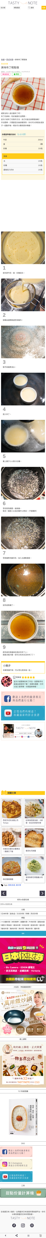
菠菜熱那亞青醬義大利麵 (34, 878)
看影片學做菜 (6, 925)
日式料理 (20, 914)
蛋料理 (18, 885)
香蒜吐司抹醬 (31, 851)
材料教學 (15, 922)
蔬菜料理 (34, 925)
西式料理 (34, 914)
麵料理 (36, 929)
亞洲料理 (4, 914)
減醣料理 (23, 922)
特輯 (27, 914)
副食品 (12, 914)
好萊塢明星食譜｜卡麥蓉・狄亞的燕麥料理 (34, 821)
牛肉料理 (32, 922)
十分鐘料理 (5, 922)
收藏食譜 (6, 74)
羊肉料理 (25, 925)
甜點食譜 (11, 885)
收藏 (43, 7)
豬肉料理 (4, 929)
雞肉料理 (13, 929)
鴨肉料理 (29, 929)
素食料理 (16, 925)
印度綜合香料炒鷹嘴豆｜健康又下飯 (11, 850)
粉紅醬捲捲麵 (8, 879)
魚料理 (21, 929)
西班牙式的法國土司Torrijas (10, 821)
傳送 (17, 74)
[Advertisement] (23, 34)
